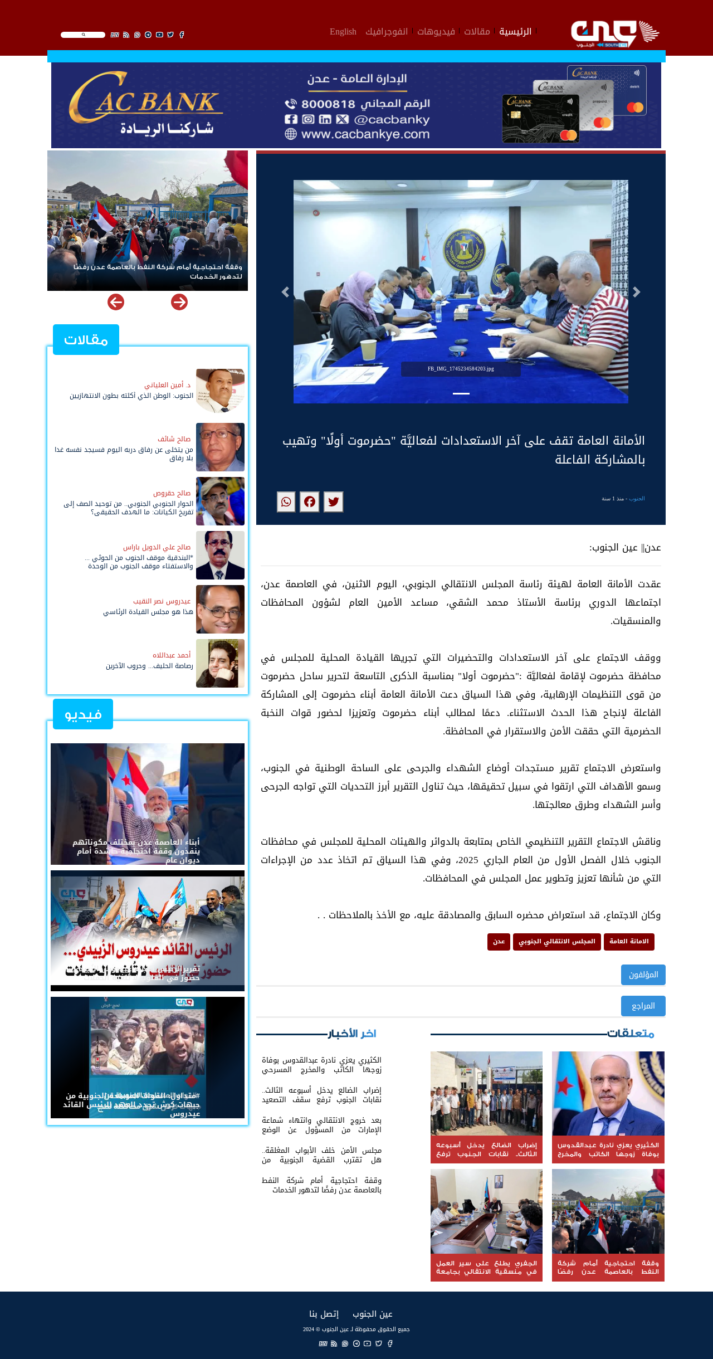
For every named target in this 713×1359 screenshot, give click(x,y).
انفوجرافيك (386, 30)
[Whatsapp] (345, 1343)
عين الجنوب (373, 1314)
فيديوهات (436, 30)
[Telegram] (356, 1343)
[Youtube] (367, 1343)
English (343, 30)
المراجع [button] (643, 1006)
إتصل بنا (324, 1314)
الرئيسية (515, 30)
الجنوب (637, 498)
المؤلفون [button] (643, 974)
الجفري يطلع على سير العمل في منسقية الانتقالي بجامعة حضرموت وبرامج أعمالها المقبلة (150, 272)
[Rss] (334, 1343)
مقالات (477, 30)
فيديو (83, 714)
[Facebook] (389, 1343)
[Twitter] (378, 1343)
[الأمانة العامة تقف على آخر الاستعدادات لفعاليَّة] (334, 502)
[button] (285, 292)
